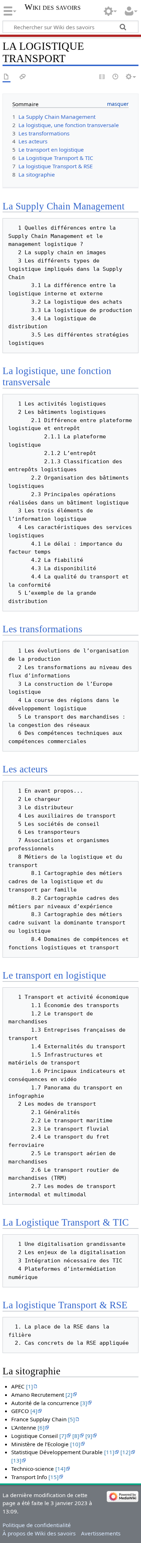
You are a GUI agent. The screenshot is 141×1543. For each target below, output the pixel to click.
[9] (88, 1435)
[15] (53, 1477)
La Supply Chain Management (64, 206)
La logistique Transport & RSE (65, 1305)
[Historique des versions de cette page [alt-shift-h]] (116, 77)
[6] (41, 1427)
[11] (109, 1452)
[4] (33, 1410)
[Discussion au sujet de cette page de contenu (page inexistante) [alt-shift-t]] (23, 77)
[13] (16, 1460)
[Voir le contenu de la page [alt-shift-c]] (6, 77)
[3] (83, 1403)
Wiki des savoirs (53, 7)
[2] (68, 1394)
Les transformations (42, 629)
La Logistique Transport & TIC (66, 1222)
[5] (71, 1419)
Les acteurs (25, 769)
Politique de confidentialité (37, 1525)
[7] (62, 1435)
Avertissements (100, 1533)
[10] (75, 1444)
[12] (125, 1452)
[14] (60, 1468)
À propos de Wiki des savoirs (39, 1533)
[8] (75, 1435)
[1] (29, 1386)
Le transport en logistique (54, 975)
